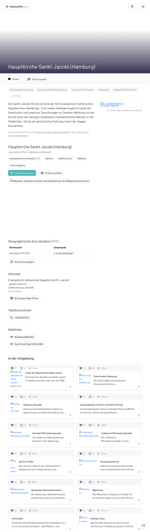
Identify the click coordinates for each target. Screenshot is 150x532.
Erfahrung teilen (51, 172)
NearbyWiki (16, 6)
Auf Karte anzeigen (22, 172)
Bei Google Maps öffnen (24, 298)
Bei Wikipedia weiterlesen (75, 180)
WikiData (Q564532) (22, 336)
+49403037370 (19, 317)
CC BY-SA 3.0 (82, 132)
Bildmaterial (21, 135)
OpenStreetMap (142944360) (26, 343)
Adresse (49, 158)
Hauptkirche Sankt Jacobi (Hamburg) (52, 132)
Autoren (11, 135)
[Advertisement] (52, 211)
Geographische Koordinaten (25, 158)
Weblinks (82, 158)
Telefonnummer (65, 158)
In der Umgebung (17, 165)
